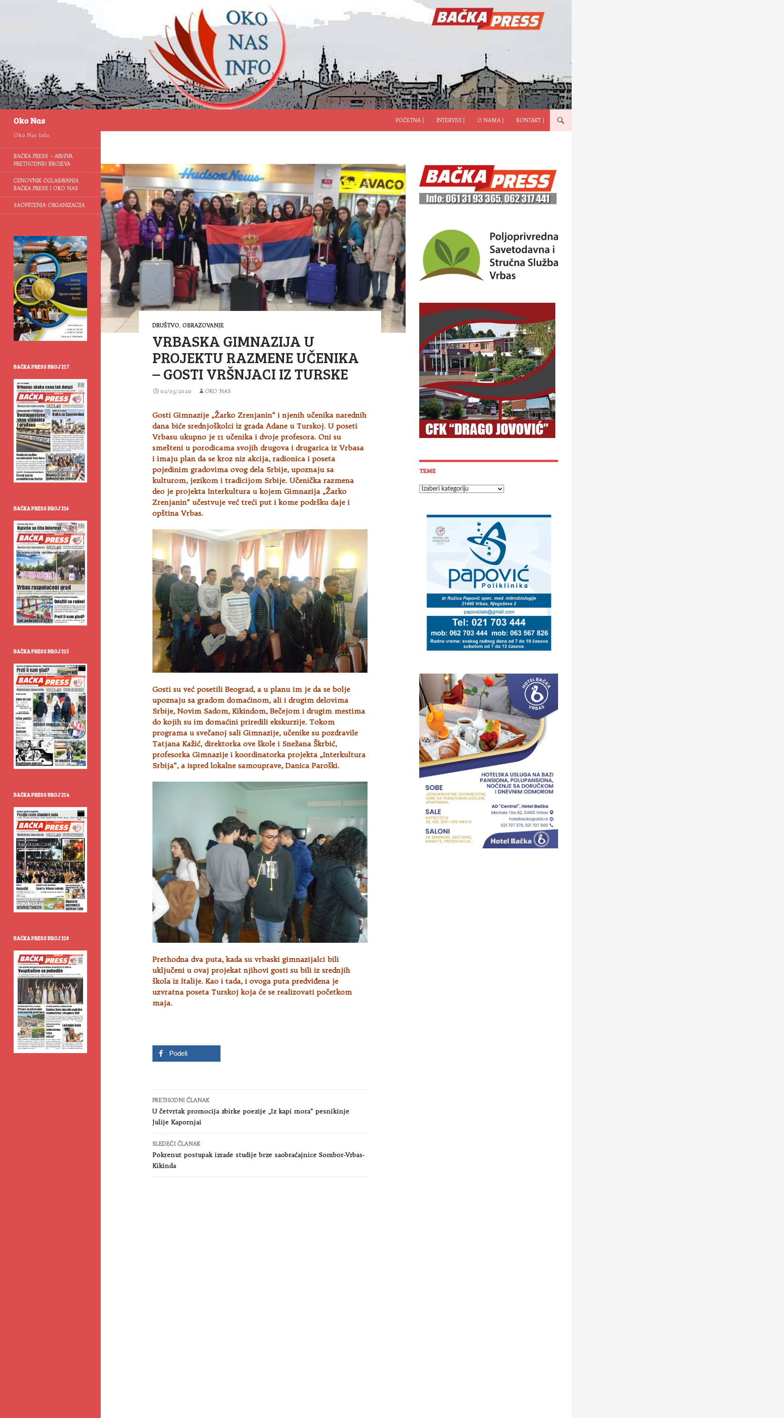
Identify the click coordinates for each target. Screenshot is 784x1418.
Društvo (165, 325)
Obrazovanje (203, 325)
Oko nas (218, 391)
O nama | (490, 120)
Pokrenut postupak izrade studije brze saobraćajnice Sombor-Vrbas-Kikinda (258, 1155)
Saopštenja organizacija (49, 205)
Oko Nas (29, 120)
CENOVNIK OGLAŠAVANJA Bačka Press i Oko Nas (46, 184)
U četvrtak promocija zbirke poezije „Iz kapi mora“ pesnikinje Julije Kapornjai (250, 1111)
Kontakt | (530, 120)
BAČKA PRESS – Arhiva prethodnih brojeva (43, 160)
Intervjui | (450, 120)
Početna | (410, 120)
